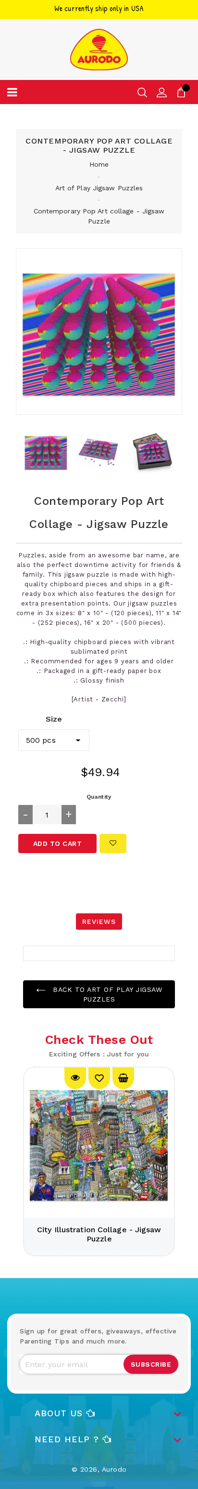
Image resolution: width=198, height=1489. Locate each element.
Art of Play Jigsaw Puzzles (99, 188)
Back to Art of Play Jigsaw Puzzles (106, 994)
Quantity (99, 796)
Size (54, 719)
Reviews (99, 921)
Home (99, 164)
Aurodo (114, 1469)
